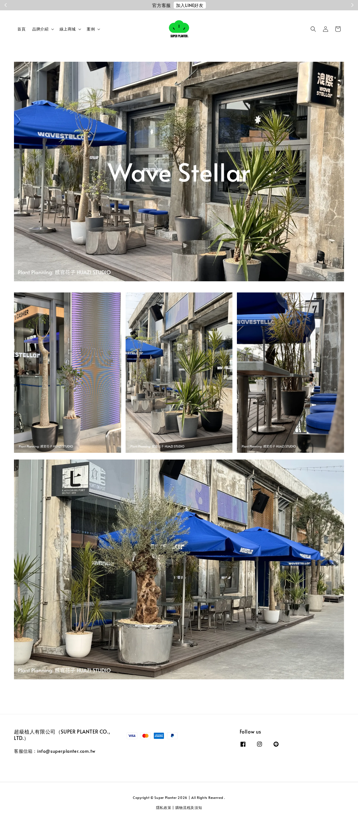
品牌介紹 (40, 29)
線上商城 (68, 29)
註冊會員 (222, 5)
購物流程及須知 (188, 807)
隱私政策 (163, 807)
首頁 (21, 29)
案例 (91, 29)
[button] (313, 29)
